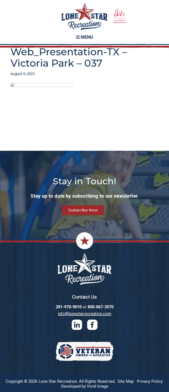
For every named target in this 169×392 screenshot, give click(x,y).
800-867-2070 (101, 306)
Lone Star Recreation (84, 16)
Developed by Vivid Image (84, 386)
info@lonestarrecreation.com (84, 313)
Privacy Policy (150, 381)
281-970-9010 (69, 306)
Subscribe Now (83, 210)
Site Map (125, 381)
